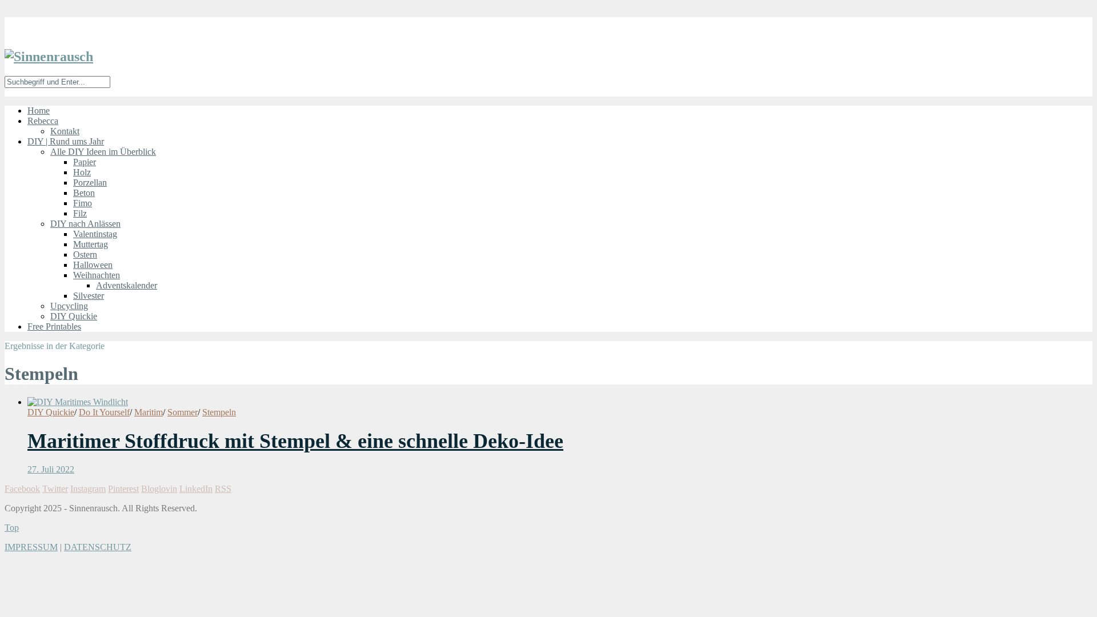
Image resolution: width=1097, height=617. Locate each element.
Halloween (93, 265)
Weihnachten (96, 275)
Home (38, 110)
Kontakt (64, 131)
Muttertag (90, 244)
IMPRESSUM (31, 547)
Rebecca (42, 121)
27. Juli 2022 (50, 469)
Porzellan (90, 182)
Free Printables (54, 326)
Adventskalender (126, 285)
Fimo (82, 203)
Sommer (182, 412)
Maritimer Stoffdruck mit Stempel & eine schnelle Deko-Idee (295, 441)
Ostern (85, 254)
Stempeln (219, 412)
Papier (84, 162)
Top (12, 527)
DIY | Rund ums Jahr (65, 141)
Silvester (88, 296)
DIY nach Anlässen (85, 224)
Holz (82, 172)
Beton (84, 193)
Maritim (148, 412)
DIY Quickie (73, 316)
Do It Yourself (104, 412)
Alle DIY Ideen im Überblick (103, 152)
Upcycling (69, 306)
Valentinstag (95, 234)
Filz (80, 213)
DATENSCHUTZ (97, 547)
